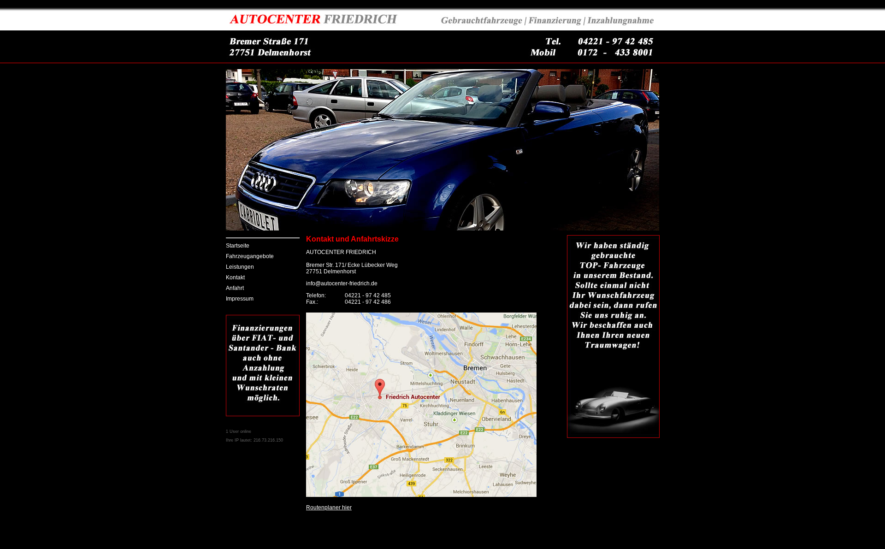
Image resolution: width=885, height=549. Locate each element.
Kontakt (235, 277)
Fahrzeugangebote (250, 256)
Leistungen (240, 267)
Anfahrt (235, 288)
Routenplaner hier (329, 507)
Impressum (240, 298)
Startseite (237, 245)
